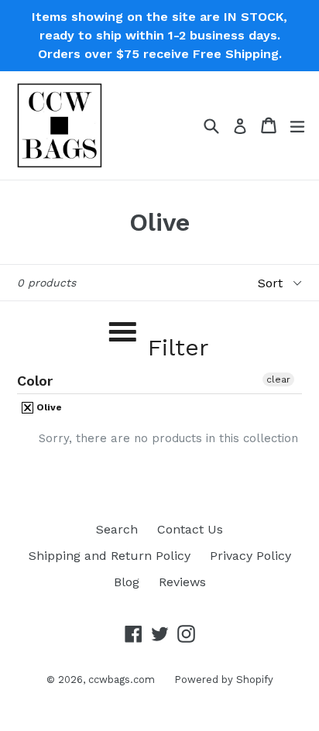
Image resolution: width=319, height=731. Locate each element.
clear (278, 379)
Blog (126, 582)
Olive (48, 407)
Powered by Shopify (223, 679)
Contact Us (190, 529)
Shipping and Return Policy (109, 555)
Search (117, 529)
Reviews (182, 582)
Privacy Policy (250, 555)
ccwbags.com (121, 679)
